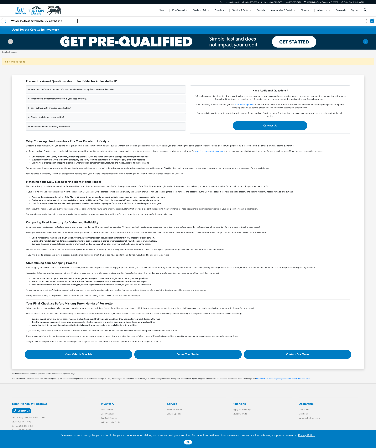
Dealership (306, 404)
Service (172, 404)
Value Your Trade (188, 354)
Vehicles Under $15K (110, 422)
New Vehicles (107, 409)
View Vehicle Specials (79, 354)
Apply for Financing (242, 409)
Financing (239, 404)
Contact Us (270, 125)
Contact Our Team (297, 354)
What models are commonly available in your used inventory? (59, 98)
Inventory (107, 404)
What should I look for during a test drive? (50, 126)
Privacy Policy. (306, 435)
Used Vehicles (107, 413)
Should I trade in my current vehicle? (47, 117)
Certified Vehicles (109, 418)
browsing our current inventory (209, 151)
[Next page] (366, 41)
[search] (365, 10)
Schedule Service (174, 409)
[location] (305, 2)
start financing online (244, 104)
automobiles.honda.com (309, 418)
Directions (303, 413)
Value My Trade (240, 413)
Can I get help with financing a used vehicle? (51, 108)
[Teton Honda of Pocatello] (37, 10)
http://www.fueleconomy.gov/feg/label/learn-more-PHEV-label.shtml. (283, 378)
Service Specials (174, 413)
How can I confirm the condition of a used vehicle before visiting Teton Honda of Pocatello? (72, 89)
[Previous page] (10, 41)
